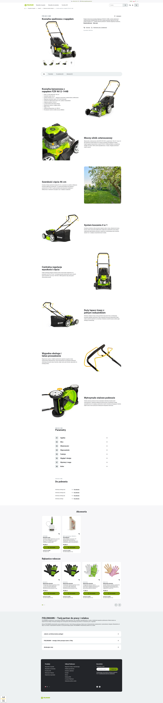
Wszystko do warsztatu (50, 668)
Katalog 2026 (68, 677)
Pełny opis (95, 23)
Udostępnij (118, 16)
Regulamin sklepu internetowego (72, 666)
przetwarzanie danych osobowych (107, 673)
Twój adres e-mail (100, 666)
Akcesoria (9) (70, 74)
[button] (51, 547)
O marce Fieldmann (69, 679)
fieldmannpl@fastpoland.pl (86, 1)
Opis (44, 74)
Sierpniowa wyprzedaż (50, 674)
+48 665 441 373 (75, 1)
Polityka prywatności (69, 668)
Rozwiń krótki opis (88, 23)
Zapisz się (113, 669)
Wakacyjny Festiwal (49, 672)
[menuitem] (40, 5)
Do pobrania (76, 489)
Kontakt (66, 672)
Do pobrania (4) (59, 74)
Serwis (131, 1)
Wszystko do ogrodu (31, 8)
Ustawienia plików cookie (70, 681)
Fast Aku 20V (48, 670)
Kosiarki (39, 8)
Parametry (50, 74)
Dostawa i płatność (69, 670)
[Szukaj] (125, 5)
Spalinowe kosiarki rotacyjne (48, 8)
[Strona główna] (24, 8)
